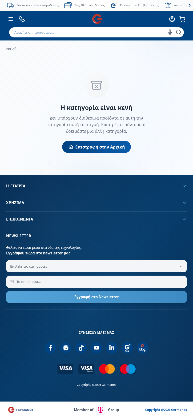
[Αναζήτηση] (178, 32)
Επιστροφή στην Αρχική (100, 147)
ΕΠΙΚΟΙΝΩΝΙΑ (19, 219)
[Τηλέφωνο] (22, 19)
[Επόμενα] (189, 5)
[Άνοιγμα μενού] (10, 19)
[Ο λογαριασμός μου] (172, 19)
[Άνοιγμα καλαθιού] (182, 19)
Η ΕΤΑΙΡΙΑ (15, 186)
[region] (96, 5)
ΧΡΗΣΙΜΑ (15, 202)
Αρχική (11, 49)
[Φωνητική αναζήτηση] (169, 32)
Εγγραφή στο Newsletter (96, 296)
